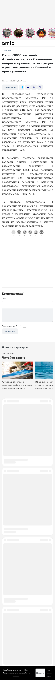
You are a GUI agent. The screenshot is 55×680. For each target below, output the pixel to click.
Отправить (10, 331)
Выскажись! (10, 87)
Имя (5, 299)
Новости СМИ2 (8, 353)
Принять (40, 673)
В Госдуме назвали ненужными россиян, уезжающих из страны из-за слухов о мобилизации (26, 615)
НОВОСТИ (7, 50)
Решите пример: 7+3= (12, 326)
